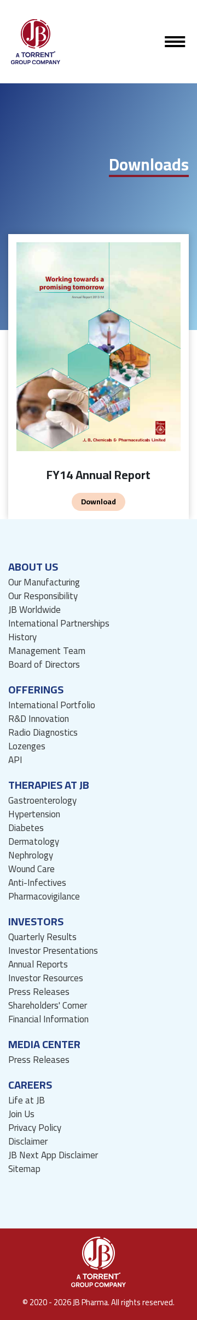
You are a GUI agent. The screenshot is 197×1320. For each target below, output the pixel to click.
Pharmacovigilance (44, 896)
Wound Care (31, 869)
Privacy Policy (34, 1128)
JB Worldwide (34, 610)
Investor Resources (45, 978)
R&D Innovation (38, 719)
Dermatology (33, 842)
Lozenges (26, 746)
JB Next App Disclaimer (53, 1155)
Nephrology (30, 855)
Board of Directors (44, 665)
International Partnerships (58, 623)
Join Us (21, 1114)
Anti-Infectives (37, 883)
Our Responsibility (43, 596)
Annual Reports (38, 964)
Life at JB (26, 1100)
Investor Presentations (53, 951)
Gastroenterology (42, 800)
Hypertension (34, 814)
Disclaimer (28, 1141)
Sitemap (24, 1169)
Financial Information (48, 1019)
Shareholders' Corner (47, 1005)
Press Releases (38, 992)
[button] (175, 41)
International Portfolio (51, 705)
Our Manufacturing (44, 582)
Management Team (46, 651)
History (22, 637)
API (15, 760)
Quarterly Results (42, 937)
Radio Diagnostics (43, 732)
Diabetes (26, 828)
